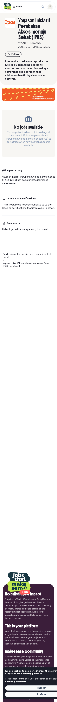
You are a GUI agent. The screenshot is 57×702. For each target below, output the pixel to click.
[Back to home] (19, 583)
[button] (13, 54)
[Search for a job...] (42, 6)
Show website (43, 47)
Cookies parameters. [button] (16, 681)
